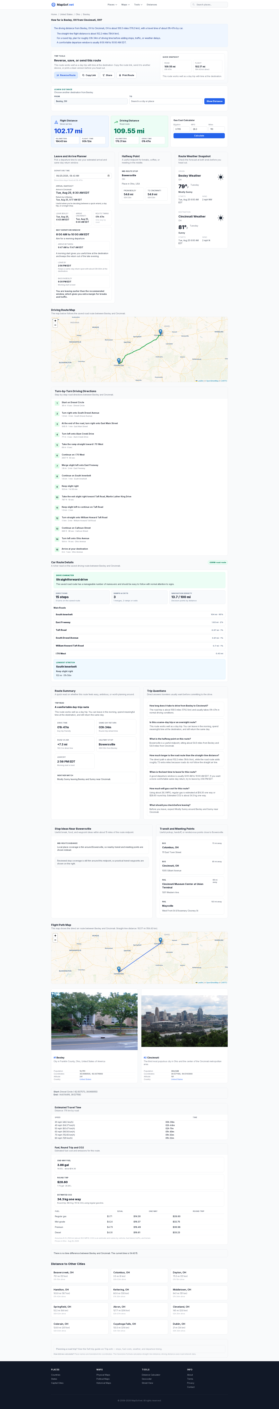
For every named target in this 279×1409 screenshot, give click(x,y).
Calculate (199, 135)
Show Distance (214, 101)
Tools (137, 4)
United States (66, 14)
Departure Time (62, 171)
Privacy (190, 1383)
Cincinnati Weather (192, 216)
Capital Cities (57, 1383)
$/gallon (177, 124)
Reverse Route (68, 75)
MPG (193, 124)
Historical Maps (103, 1383)
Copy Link (91, 75)
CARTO (224, 380)
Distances (152, 4)
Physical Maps (103, 1375)
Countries (55, 1375)
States (54, 1379)
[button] (160, 332)
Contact (191, 1387)
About (190, 1375)
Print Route (128, 75)
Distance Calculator (151, 1375)
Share (109, 75)
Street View (147, 1383)
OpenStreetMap (212, 380)
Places (111, 4)
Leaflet (200, 380)
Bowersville (129, 175)
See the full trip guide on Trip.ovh (95, 1349)
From (57, 96)
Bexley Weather (189, 175)
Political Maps (103, 1379)
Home (54, 14)
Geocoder (147, 1379)
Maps (124, 4)
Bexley (86, 14)
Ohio (78, 14)
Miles (211, 124)
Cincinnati (153, 1057)
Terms (190, 1379)
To (130, 96)
